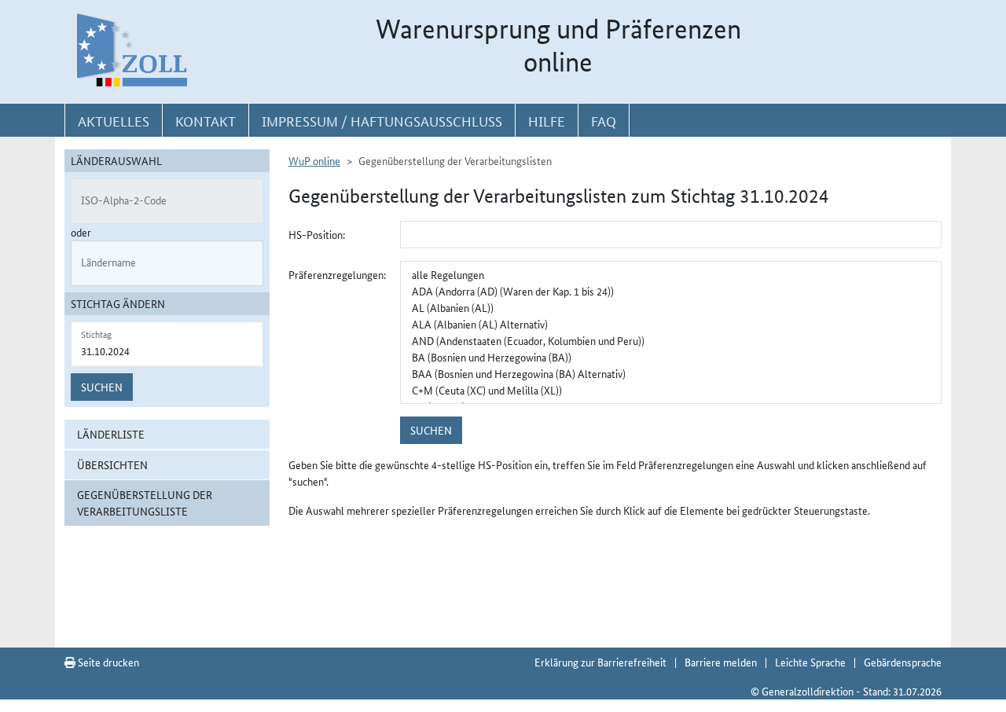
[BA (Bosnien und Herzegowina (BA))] (670, 357)
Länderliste (111, 434)
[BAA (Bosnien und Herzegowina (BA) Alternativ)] (670, 373)
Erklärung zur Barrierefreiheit (600, 662)
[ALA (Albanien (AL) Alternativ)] (670, 324)
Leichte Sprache (810, 662)
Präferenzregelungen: (337, 274)
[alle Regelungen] (670, 274)
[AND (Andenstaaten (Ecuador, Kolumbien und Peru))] (670, 340)
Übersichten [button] (112, 464)
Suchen (102, 387)
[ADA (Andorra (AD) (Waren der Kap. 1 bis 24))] (670, 291)
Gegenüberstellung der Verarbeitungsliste (144, 502)
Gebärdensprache (903, 662)
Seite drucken (107, 662)
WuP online (314, 160)
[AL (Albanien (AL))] (670, 307)
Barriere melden (721, 662)
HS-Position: (316, 234)
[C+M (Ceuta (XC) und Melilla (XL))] (670, 390)
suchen (431, 430)
